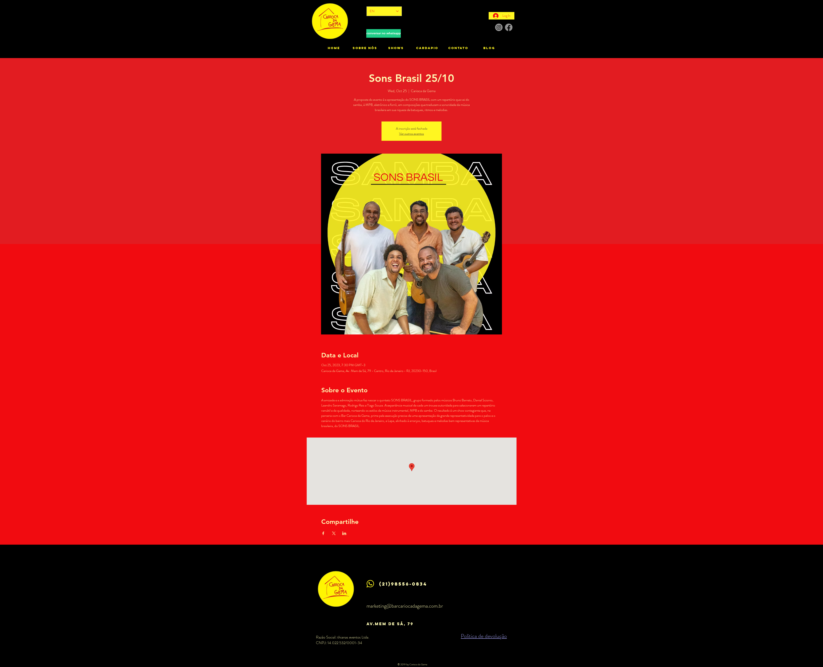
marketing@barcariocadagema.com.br (404, 606)
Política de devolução (484, 636)
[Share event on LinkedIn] (344, 533)
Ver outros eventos (411, 133)
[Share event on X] (334, 533)
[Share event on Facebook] (323, 533)
